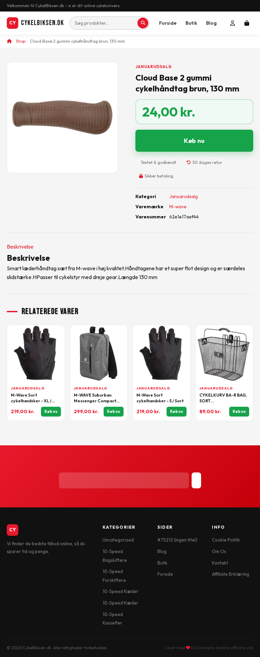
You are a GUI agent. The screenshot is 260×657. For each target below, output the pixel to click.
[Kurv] (246, 23)
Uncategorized (118, 540)
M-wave (178, 207)
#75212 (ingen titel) (177, 540)
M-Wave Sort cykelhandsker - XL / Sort (31, 398)
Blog (211, 23)
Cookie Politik (226, 540)
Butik (191, 23)
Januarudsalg (153, 66)
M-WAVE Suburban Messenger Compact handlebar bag (95, 398)
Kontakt (220, 563)
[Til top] (243, 644)
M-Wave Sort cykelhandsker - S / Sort (159, 398)
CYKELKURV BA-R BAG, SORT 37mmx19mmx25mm (222, 398)
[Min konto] (232, 23)
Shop (20, 41)
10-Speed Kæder (120, 591)
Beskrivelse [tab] (20, 246)
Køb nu (194, 141)
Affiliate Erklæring (230, 574)
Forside (168, 23)
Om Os (219, 551)
